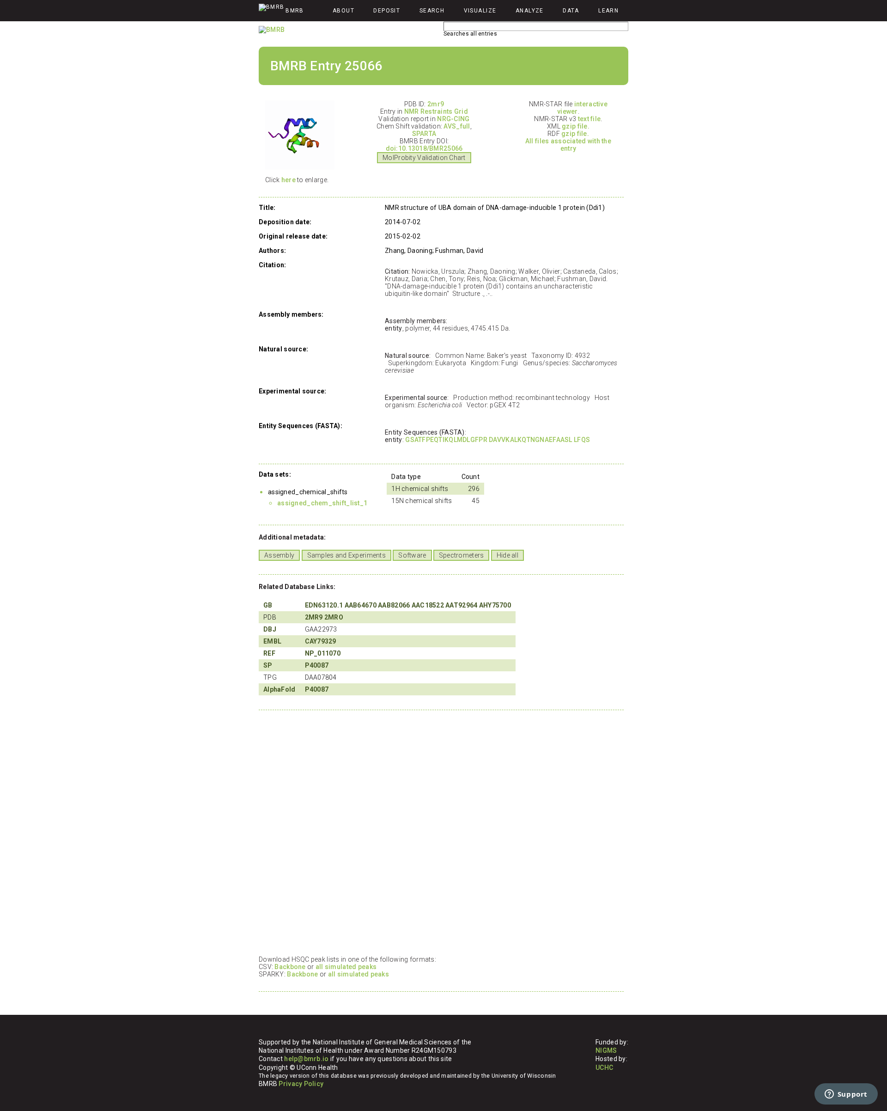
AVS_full (457, 126)
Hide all (507, 555)
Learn (608, 10)
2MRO (333, 617)
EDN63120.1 (324, 605)
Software (412, 555)
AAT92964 (461, 605)
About (343, 10)
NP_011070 (323, 653)
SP (268, 665)
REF (269, 653)
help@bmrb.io (306, 1058)
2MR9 (314, 617)
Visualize (480, 10)
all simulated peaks (346, 966)
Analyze (530, 10)
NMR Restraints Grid (436, 111)
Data (571, 10)
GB (268, 605)
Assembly (279, 555)
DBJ (269, 629)
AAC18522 (428, 605)
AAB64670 (361, 605)
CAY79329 (320, 641)
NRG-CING (453, 119)
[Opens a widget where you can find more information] (846, 1094)
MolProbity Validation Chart (424, 157)
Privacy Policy (301, 1083)
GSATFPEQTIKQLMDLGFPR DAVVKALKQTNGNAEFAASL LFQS (497, 439)
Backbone (289, 966)
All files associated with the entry (568, 144)
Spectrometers (461, 555)
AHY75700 (495, 605)
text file (589, 119)
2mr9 (435, 104)
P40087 (317, 665)
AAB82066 (394, 605)
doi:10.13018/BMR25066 (424, 148)
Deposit (386, 10)
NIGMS (606, 1050)
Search (432, 10)
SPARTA (424, 133)
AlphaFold (279, 689)
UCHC (604, 1067)
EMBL (272, 641)
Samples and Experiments (346, 555)
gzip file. (575, 126)
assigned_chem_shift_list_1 (322, 503)
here (288, 180)
